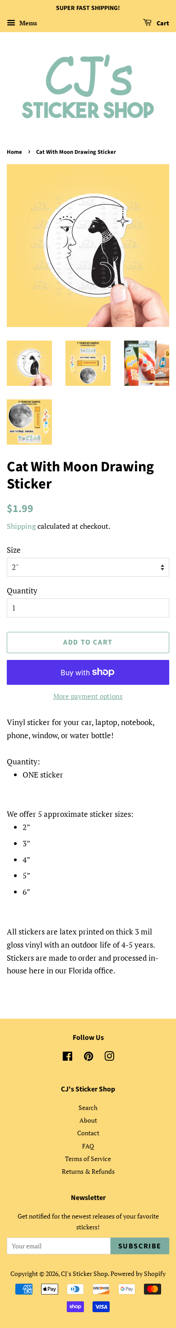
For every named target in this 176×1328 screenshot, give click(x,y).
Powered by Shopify (138, 1273)
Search (88, 1107)
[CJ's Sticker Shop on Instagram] (109, 1057)
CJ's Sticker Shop (84, 1273)
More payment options (88, 696)
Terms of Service (88, 1158)
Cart (162, 23)
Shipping (21, 526)
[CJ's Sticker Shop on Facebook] (67, 1057)
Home (14, 152)
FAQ (88, 1146)
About (88, 1120)
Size (14, 550)
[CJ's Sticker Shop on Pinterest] (88, 1057)
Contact (88, 1133)
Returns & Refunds (88, 1171)
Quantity (22, 590)
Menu (27, 23)
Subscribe (140, 1246)
